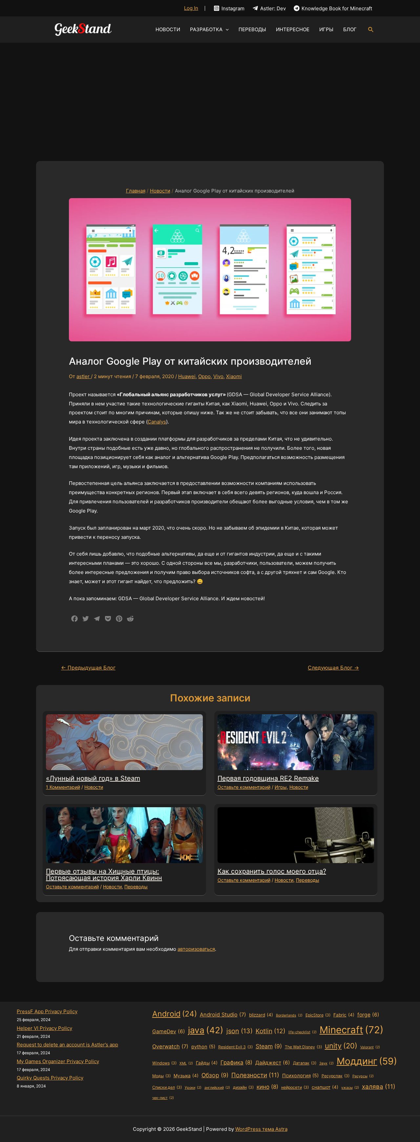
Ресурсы (363, 1076)
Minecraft (352, 1030)
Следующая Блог (333, 668)
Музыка (186, 1075)
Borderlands (289, 1015)
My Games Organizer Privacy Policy (58, 1061)
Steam (269, 1046)
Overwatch (170, 1046)
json (239, 1031)
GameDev (168, 1031)
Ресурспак (335, 1075)
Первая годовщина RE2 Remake (268, 778)
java (205, 1030)
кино (267, 1087)
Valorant (370, 1047)
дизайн (243, 1087)
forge (368, 1015)
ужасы (350, 1087)
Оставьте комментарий (244, 787)
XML (186, 1063)
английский (217, 1087)
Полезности (255, 1075)
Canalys (157, 422)
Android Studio (223, 1014)
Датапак (304, 1063)
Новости (93, 787)
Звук (326, 1063)
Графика (236, 1062)
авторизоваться (196, 949)
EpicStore (317, 1015)
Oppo (204, 376)
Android (174, 1013)
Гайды (207, 1062)
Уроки (193, 1087)
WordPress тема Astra (261, 1129)
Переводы (136, 886)
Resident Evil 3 (235, 1046)
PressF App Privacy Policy (47, 1011)
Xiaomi (234, 376)
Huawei (187, 376)
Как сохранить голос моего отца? (272, 871)
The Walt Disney (303, 1046)
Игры (281, 787)
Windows (164, 1063)
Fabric (343, 1014)
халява (378, 1086)
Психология (300, 1076)
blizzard (261, 1014)
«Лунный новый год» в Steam (93, 778)
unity (341, 1045)
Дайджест (272, 1063)
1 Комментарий (63, 787)
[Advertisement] (210, 92)
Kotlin (270, 1031)
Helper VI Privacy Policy (44, 1028)
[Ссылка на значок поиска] (371, 30)
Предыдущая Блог (88, 668)
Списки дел (167, 1087)
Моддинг (367, 1061)
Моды (161, 1075)
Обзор (214, 1075)
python (203, 1047)
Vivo (218, 376)
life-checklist (302, 1032)
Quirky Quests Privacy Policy (50, 1078)
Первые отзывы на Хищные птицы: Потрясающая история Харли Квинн (104, 874)
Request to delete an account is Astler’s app (67, 1044)
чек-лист (163, 1098)
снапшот (325, 1087)
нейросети (295, 1087)
